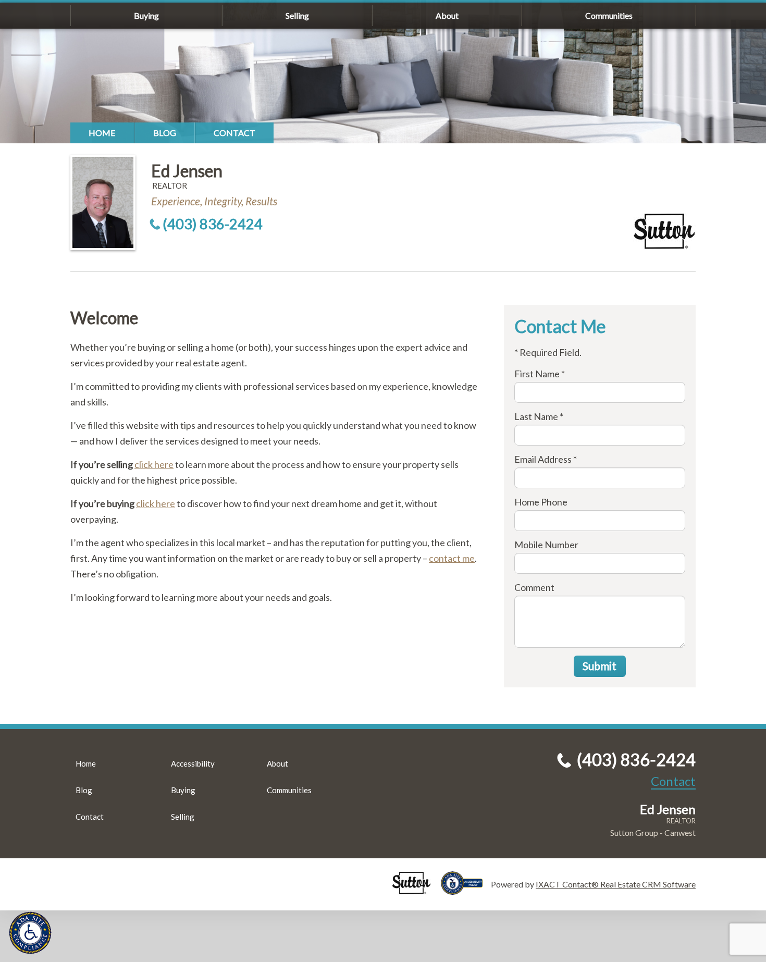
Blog (164, 133)
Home (102, 133)
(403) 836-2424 (213, 223)
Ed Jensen (187, 171)
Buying (146, 15)
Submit (599, 665)
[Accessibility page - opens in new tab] (465, 890)
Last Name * (538, 416)
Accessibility (193, 763)
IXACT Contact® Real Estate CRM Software (616, 884)
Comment (534, 587)
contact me (452, 558)
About (447, 15)
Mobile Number (546, 544)
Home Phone (540, 502)
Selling (297, 15)
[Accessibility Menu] (30, 932)
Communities (609, 15)
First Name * (539, 373)
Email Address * (545, 459)
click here (154, 464)
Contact (234, 133)
